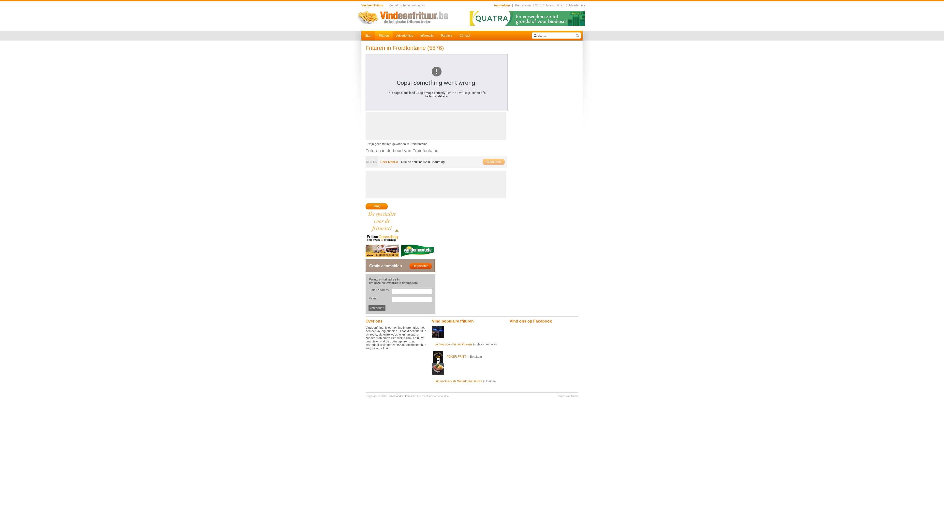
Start (368, 35)
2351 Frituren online (548, 5)
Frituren (384, 35)
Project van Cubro (567, 396)
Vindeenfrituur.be (405, 396)
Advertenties (404, 35)
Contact (465, 35)
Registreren (523, 5)
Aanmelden (502, 5)
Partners (446, 35)
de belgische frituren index (407, 5)
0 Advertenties (575, 5)
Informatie (427, 35)
